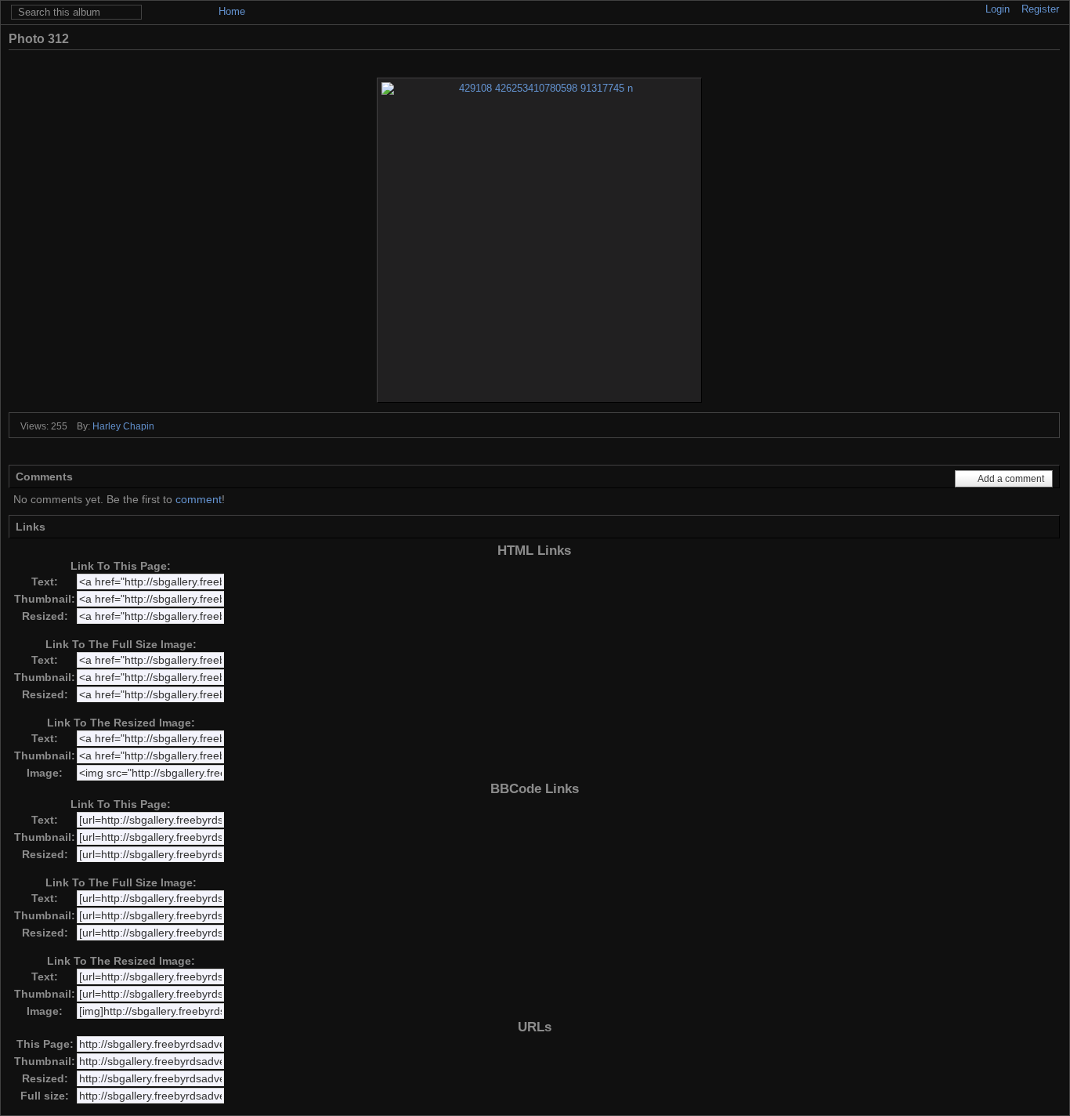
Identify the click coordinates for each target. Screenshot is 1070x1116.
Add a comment (1011, 479)
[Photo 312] (539, 240)
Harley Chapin (123, 426)
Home (232, 11)
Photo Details (1028, 38)
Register (1040, 9)
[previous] (987, 59)
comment (198, 499)
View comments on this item (981, 38)
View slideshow (1004, 38)
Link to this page (1051, 38)
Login (997, 9)
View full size (957, 38)
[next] (1030, 59)
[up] (1009, 59)
